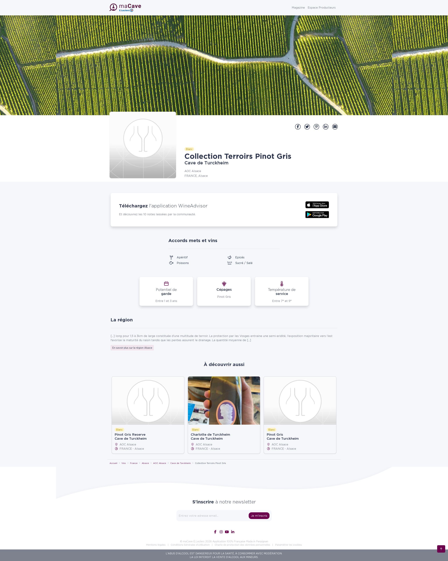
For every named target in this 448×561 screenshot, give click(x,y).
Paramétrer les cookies (288, 544)
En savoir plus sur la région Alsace (132, 347)
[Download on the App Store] (317, 204)
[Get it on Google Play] (317, 214)
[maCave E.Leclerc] (126, 8)
